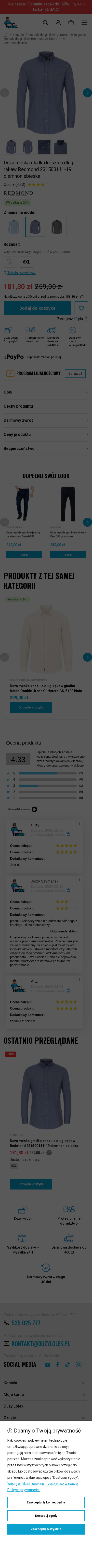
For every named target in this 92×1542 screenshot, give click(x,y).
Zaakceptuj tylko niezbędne (46, 1502)
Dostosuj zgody (46, 1516)
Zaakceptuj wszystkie (46, 1529)
